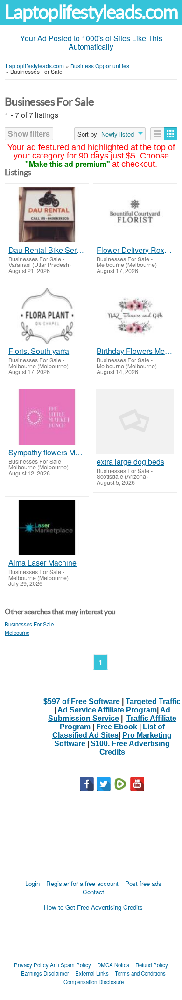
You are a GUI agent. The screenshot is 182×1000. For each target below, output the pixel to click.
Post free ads (143, 883)
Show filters (29, 133)
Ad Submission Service (109, 714)
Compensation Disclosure (93, 982)
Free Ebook (116, 727)
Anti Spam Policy (70, 965)
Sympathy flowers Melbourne (46, 452)
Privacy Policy (31, 965)
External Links (92, 973)
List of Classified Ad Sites (108, 731)
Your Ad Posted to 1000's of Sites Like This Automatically (91, 42)
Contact (93, 891)
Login (32, 883)
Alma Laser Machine (42, 563)
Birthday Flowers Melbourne (135, 351)
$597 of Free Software (81, 701)
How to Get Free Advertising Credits (93, 907)
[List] (157, 133)
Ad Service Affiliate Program (107, 710)
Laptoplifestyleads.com (91, 11)
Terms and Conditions (140, 973)
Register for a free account (82, 883)
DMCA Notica (113, 965)
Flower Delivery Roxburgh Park (135, 250)
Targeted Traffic (153, 701)
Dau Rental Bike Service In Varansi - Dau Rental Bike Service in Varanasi (46, 250)
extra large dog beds (130, 462)
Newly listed (117, 134)
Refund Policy (151, 965)
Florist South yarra (38, 351)
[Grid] (170, 133)
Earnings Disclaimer (45, 973)
